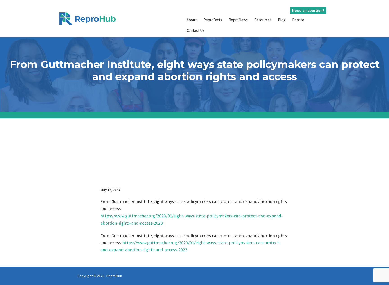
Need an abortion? (308, 10)
